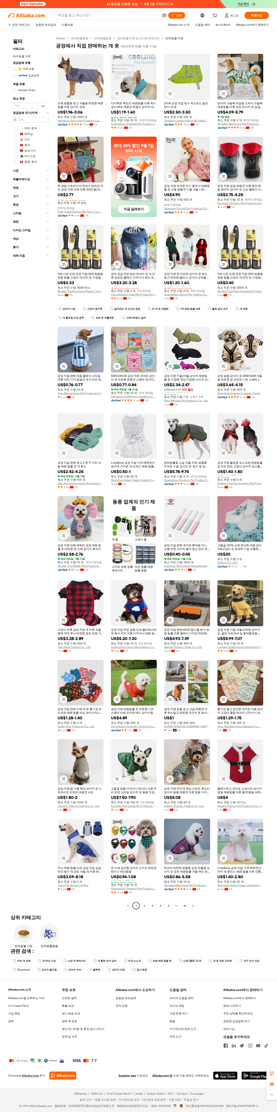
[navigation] (31, 472)
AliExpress (80, 1093)
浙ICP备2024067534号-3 (242, 1106)
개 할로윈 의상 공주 (73, 317)
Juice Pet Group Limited (73, 885)
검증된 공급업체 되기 (236, 1021)
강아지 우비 (75, 969)
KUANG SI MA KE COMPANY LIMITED (187, 726)
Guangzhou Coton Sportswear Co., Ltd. (134, 647)
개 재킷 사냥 (49, 960)
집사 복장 (142, 969)
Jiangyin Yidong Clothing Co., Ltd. (79, 806)
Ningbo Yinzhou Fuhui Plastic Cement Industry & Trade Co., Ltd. (81, 291)
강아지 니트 (69, 308)
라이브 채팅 (177, 1005)
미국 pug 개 (134, 960)
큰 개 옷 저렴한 (160, 308)
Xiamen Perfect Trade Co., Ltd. (183, 647)
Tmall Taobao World (118, 1093)
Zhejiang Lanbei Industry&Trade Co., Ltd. (187, 120)
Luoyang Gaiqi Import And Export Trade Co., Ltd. (240, 647)
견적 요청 (122, 1005)
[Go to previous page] (128, 905)
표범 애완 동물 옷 (162, 960)
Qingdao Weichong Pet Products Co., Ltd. (240, 123)
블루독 (96, 969)
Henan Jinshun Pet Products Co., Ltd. (240, 806)
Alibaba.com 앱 (162, 1075)
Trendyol (181, 1093)
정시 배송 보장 (71, 1013)
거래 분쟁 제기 (179, 1013)
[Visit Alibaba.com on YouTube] (258, 1045)
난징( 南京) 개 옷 (192, 960)
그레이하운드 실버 (136, 317)
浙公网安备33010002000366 (205, 1106)
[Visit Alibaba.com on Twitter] (241, 1045)
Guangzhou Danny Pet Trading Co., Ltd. (187, 294)
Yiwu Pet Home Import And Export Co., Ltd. (81, 483)
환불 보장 (68, 1005)
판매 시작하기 (232, 1005)
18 (185, 905)
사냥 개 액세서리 (77, 960)
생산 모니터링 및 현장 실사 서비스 (83, 1028)
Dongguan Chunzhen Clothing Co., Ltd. (134, 726)
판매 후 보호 (69, 1021)
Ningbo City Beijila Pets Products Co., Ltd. (81, 566)
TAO (170, 1093)
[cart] (216, 16)
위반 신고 (175, 1036)
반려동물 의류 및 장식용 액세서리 (138, 38)
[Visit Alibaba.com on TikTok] (266, 1045)
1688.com (97, 1093)
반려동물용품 (79, 38)
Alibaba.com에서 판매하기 (239, 998)
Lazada (138, 1093)
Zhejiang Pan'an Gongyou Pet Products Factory (240, 483)
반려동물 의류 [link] (174, 38)
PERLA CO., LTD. (227, 562)
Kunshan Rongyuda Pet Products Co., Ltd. (134, 806)
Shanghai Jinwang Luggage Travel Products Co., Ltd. (240, 393)
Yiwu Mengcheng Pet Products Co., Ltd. (81, 393)
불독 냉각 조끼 (220, 308)
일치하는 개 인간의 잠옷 (127, 308)
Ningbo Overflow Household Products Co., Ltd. (240, 291)
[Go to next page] (192, 905)
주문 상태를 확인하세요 (238, 1013)
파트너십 (229, 1028)
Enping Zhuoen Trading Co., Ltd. (184, 806)
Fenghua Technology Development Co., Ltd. (187, 566)
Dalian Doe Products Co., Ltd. (76, 726)
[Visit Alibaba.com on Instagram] (250, 1045)
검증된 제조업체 (126, 998)
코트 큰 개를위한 (105, 317)
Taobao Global (155, 1093)
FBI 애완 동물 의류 (190, 308)
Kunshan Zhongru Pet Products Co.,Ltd (240, 203)
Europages (197, 1093)
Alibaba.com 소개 (19, 989)
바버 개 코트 (24, 960)
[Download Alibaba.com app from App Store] (225, 1076)
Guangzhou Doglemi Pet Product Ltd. (134, 123)
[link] (271, 1073)
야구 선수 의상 (252, 960)
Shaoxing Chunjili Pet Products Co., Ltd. (187, 208)
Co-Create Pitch (18, 1005)
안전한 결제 (69, 998)
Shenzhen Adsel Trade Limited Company (134, 480)
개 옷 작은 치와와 (222, 960)
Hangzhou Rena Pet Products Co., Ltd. (81, 120)
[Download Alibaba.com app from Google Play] (255, 1076)
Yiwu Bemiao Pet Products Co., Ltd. (186, 400)
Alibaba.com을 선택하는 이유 (26, 998)
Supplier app (127, 1075)
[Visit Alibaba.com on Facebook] (225, 1045)
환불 (172, 1021)
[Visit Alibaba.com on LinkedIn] (233, 1045)
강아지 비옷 (118, 969)
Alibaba (60, 38)
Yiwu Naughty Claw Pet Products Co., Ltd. (134, 294)
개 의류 (244, 308)
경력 (11, 1021)
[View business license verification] (175, 1106)
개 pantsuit (23, 969)
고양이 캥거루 (94, 308)
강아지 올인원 (49, 969)
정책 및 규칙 (69, 1036)
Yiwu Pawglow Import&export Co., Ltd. (240, 726)
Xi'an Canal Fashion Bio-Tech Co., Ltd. (81, 211)
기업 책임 (14, 1013)
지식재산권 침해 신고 (183, 1028)
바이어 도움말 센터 (181, 998)
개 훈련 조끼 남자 (107, 960)
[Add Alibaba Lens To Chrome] (62, 1076)
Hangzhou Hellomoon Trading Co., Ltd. (134, 396)
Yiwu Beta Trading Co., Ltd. (74, 647)
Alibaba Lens (30, 1075)
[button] (164, 15)
